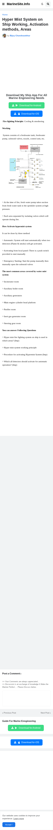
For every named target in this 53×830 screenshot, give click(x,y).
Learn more (18, 818)
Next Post (45, 713)
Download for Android (30, 105)
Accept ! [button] (8, 824)
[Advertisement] (26, 67)
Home (5, 15)
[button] (3, 4)
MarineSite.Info (18, 4)
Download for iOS (30, 114)
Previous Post (10, 713)
